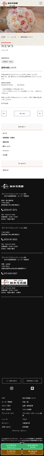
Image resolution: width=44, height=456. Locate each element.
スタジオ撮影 (26, 409)
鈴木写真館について (29, 398)
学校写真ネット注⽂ (32, 381)
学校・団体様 (6, 409)
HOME (3, 37)
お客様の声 (26, 423)
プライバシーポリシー (19, 431)
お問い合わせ (6, 427)
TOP (3, 398)
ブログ (24, 419)
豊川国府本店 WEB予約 (34, 446)
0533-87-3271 (10, 209)
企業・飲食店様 (27, 406)
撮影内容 (6, 142)
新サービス (6, 146)
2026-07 (6, 170)
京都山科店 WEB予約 (33, 452)
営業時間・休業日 (9, 138)
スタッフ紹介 (6, 406)
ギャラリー (5, 423)
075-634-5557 (10, 273)
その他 (5, 155)
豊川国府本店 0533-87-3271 (11, 446)
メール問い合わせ (12, 381)
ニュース (13, 37)
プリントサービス (8, 413)
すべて (5, 133)
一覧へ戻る (22, 113)
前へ (4, 113)
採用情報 (25, 427)
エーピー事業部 (7, 402)
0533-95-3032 (10, 239)
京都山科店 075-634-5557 (11, 452)
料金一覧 (25, 402)
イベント (6, 151)
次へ (40, 113)
